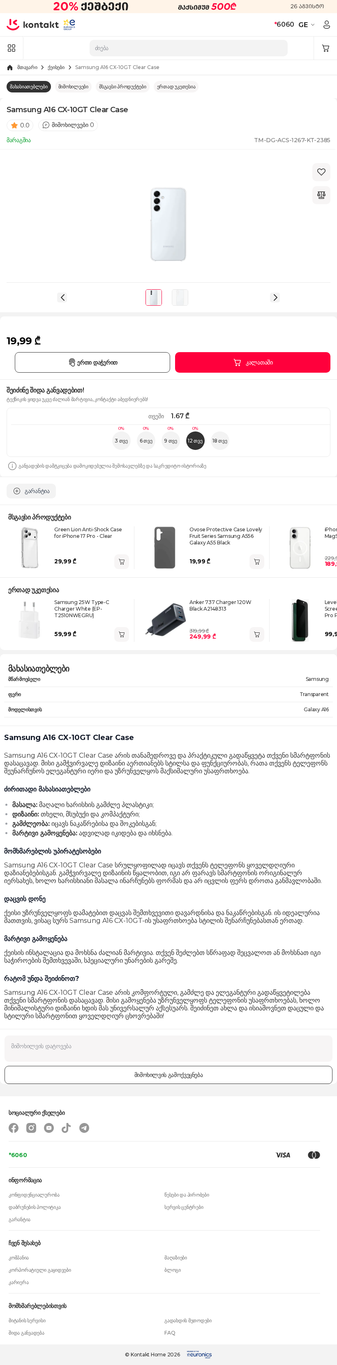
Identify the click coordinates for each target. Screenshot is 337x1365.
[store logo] (33, 24)
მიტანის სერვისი (27, 1320)
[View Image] (153, 297)
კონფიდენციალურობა (34, 1195)
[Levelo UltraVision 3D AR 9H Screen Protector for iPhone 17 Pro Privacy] (300, 620)
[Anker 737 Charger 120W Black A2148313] (164, 620)
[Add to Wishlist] (321, 172)
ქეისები (56, 67)
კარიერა (18, 1282)
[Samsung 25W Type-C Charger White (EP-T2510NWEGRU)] (29, 620)
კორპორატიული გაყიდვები (40, 1270)
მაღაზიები (175, 1257)
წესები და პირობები (186, 1195)
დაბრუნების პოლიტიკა (34, 1207)
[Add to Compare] (321, 195)
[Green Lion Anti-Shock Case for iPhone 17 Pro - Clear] (29, 547)
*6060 (18, 1155)
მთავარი (27, 67)
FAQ (169, 1333)
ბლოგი (172, 1270)
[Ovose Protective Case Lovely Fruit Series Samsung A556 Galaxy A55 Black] (164, 547)
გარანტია (19, 1219)
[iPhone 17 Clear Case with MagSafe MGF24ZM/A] (300, 547)
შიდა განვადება (26, 1333)
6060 (284, 24)
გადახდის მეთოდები (188, 1320)
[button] (307, 25)
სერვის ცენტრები (183, 1207)
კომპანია (19, 1257)
